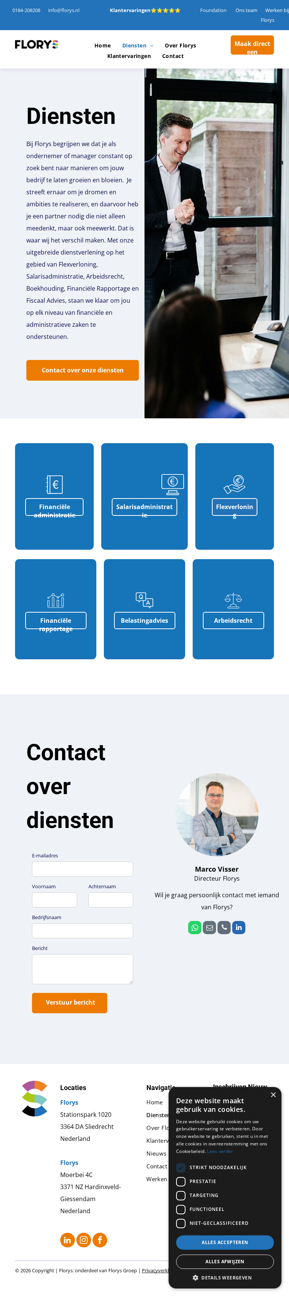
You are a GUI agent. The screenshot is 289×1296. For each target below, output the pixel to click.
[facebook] (100, 1241)
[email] (209, 928)
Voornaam (44, 886)
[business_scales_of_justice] (233, 609)
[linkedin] (238, 928)
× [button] (273, 1095)
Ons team (246, 10)
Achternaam (102, 886)
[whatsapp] (194, 928)
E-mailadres (45, 855)
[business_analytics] (56, 609)
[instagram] (83, 1241)
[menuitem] (103, 45)
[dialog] (225, 1187)
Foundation (213, 10)
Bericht (40, 948)
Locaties (73, 1088)
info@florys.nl (63, 10)
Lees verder (220, 1151)
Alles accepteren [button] (225, 1242)
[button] (225, 1277)
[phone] (224, 928)
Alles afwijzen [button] (225, 1261)
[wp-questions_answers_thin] (144, 609)
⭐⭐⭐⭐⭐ (166, 10)
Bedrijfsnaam (46, 917)
